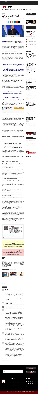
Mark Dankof (28, 145)
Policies (14, 391)
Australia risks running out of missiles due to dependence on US (31, 118)
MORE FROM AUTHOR (12, 269)
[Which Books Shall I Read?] (20, 274)
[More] (21, 22)
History (8, 9)
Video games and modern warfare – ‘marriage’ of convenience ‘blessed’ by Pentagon (31, 88)
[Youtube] (35, 4)
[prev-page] (2, 283)
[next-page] (3, 283)
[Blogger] (20, 4)
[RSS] (27, 4)
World (24, 9)
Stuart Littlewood (32, 145)
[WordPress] (34, 4)
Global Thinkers (28, 156)
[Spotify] (29, 4)
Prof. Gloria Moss (32, 144)
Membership (19, 391)
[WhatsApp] (13, 22)
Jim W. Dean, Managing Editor (10, 306)
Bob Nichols (27, 146)
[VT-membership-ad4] (31, 24)
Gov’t (3, 9)
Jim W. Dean (4, 18)
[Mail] (23, 4)
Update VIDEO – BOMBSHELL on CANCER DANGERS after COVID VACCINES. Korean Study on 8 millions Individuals (31, 96)
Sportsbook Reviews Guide (12, 393)
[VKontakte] (32, 4)
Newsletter (23, 391)
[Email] (19, 22)
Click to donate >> (8, 112)
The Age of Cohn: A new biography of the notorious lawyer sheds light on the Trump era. (30, 71)
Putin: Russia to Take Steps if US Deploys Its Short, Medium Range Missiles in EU (19, 263)
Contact (33, 391)
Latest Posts (28, 51)
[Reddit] (24, 4)
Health (6, 9)
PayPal (9, 108)
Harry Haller (7, 289)
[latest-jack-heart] (31, 134)
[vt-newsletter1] (31, 153)
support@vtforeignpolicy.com (19, 387)
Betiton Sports (18, 393)
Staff (11, 391)
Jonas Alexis (30, 140)
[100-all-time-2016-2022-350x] (31, 372)
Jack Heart (27, 144)
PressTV (6, 257)
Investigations (12, 9)
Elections (3, 276)
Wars (21, 9)
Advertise (30, 391)
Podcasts (27, 9)
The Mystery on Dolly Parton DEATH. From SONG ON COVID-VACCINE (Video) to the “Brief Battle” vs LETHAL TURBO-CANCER (31, 56)
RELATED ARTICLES (5, 269)
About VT (8, 391)
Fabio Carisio (34, 143)
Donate (16, 391)
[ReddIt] (17, 22)
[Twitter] (31, 4)
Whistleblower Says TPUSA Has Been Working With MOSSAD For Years (31, 64)
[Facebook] (21, 4)
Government (6, 11)
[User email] (3, 237)
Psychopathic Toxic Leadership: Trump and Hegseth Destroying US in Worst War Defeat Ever (31, 104)
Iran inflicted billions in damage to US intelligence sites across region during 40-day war (31, 111)
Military (18, 9)
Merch (27, 391)
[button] (35, 9)
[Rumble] (26, 4)
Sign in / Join (10, 1)
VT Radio (30, 9)
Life (15, 9)
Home (2, 11)
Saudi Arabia (6, 258)
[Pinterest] (10, 22)
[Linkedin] (15, 22)
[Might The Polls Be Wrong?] (5, 274)
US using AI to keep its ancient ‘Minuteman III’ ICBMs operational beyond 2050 (31, 125)
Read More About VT (16, 385)
